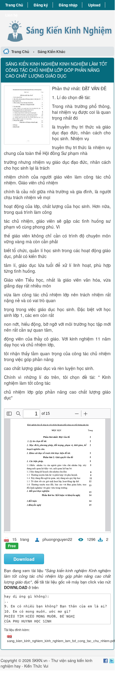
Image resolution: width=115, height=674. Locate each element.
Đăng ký (41, 5)
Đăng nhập (68, 5)
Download (24, 559)
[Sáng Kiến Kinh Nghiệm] (57, 27)
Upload (94, 5)
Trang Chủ (14, 5)
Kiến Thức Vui (36, 666)
